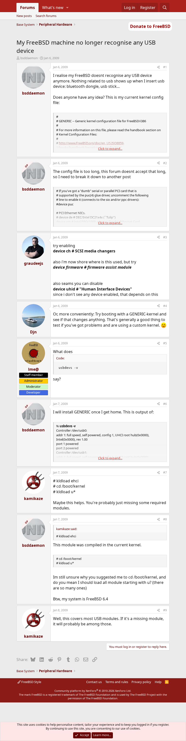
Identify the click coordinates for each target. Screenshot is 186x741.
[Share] (158, 67)
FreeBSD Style (31, 682)
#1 (165, 67)
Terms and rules (116, 682)
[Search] (165, 7)
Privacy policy (141, 682)
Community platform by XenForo (92, 691)
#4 (165, 306)
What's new (52, 7)
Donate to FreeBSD (150, 26)
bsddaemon (29, 58)
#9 (165, 610)
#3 (165, 237)
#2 (165, 163)
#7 (165, 472)
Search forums (46, 16)
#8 (165, 519)
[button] (67, 7)
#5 (165, 343)
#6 (165, 404)
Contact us (94, 682)
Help (158, 682)
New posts (24, 16)
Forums (27, 7)
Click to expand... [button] (110, 148)
